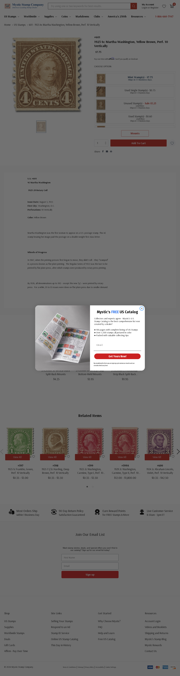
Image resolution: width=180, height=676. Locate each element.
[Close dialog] (141, 308)
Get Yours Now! (117, 356)
